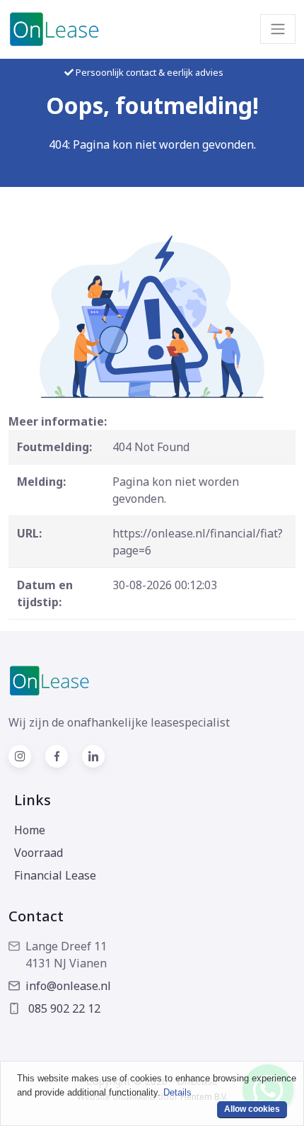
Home (29, 830)
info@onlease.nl (68, 986)
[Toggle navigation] (278, 29)
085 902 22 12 (62, 1008)
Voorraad (38, 852)
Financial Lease (55, 875)
